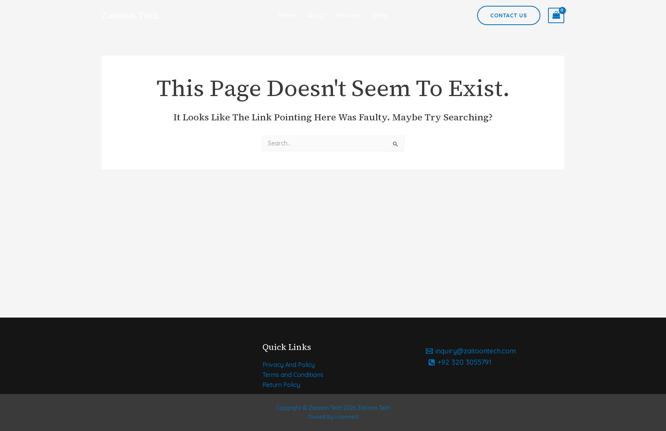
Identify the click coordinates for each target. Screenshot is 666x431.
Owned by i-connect (333, 416)
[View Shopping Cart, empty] (556, 15)
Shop (380, 15)
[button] (508, 15)
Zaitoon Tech (131, 15)
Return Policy (281, 385)
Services (349, 15)
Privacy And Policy (288, 364)
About (316, 15)
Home (286, 15)
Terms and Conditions (292, 375)
